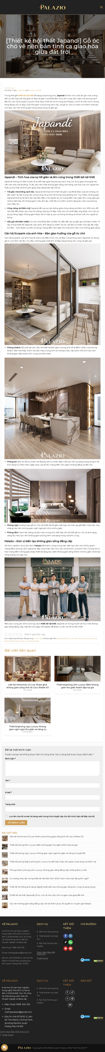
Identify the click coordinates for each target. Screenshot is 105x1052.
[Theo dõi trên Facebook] (65, 936)
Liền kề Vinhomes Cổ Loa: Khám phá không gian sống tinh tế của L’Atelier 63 (46, 836)
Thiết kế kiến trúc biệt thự (47, 937)
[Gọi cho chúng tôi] (70, 942)
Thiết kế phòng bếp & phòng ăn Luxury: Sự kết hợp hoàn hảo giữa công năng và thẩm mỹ (53, 862)
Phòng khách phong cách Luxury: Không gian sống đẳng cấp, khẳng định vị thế (48, 870)
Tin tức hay (9, 88)
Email (8, 792)
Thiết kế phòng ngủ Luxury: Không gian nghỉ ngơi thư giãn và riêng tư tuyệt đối (47, 853)
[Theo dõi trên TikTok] (65, 942)
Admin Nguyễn (35, 90)
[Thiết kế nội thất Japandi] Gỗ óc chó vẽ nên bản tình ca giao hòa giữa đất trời (47, 895)
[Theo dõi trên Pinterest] (65, 948)
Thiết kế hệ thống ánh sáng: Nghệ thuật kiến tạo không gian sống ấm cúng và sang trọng (52, 887)
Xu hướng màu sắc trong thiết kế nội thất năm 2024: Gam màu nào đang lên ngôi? (49, 878)
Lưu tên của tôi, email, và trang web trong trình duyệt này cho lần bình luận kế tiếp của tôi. (52, 816)
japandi (59, 638)
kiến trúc (66, 638)
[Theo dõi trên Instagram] (70, 936)
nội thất (74, 638)
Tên (7, 780)
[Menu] (101, 7)
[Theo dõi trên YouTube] (70, 948)
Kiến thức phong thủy (49, 932)
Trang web (10, 804)
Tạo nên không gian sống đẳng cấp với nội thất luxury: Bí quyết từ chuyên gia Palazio (50, 904)
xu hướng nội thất (32, 641)
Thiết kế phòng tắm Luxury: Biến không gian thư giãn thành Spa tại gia (43, 845)
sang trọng (82, 638)
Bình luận (10, 758)
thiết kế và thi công (16, 641)
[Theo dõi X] (67, 999)
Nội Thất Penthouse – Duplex (47, 944)
